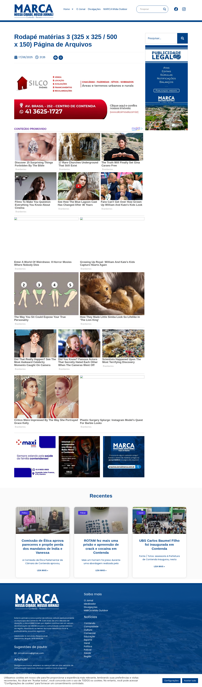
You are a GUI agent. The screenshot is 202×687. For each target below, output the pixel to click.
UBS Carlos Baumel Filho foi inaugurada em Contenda (159, 544)
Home (66, 9)
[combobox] (161, 38)
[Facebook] (176, 9)
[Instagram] (184, 9)
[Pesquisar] (182, 38)
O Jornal (80, 9)
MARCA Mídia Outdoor (115, 9)
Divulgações (94, 9)
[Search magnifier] (164, 9)
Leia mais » (42, 570)
